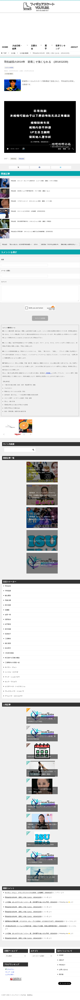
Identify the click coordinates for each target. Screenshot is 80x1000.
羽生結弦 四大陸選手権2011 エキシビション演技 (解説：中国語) (31, 221)
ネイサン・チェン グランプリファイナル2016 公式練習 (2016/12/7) (28, 892)
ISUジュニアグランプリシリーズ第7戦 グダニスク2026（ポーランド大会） (42, 563)
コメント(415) (9, 67)
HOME (5, 47)
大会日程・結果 (17, 47)
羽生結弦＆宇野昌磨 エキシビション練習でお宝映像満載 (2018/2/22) (32, 231)
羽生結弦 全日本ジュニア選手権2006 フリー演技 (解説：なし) (30, 191)
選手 (46, 47)
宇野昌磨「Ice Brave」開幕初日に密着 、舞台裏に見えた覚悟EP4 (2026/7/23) (42, 518)
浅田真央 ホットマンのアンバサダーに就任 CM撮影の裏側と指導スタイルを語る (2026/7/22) (42, 495)
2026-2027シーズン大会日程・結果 (39, 756)
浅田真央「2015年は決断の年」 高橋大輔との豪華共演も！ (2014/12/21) (60, 244)
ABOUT (74, 47)
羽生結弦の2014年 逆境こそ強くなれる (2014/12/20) (23, 897)
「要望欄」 (48, 373)
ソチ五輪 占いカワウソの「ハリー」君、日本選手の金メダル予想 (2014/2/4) (31, 902)
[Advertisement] (40, 27)
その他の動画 (9, 73)
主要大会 (34, 47)
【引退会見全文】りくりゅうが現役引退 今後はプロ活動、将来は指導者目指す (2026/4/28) (36, 926)
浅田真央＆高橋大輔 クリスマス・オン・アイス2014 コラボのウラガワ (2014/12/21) (34, 921)
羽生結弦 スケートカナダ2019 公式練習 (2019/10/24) (28, 211)
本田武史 (13, 158)
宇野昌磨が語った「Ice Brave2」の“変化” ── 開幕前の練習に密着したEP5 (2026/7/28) (42, 472)
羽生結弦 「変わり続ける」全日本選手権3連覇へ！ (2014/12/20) (21, 244)
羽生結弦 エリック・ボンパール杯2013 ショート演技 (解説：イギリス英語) (34, 181)
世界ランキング (61, 47)
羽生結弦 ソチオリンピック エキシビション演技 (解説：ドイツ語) (31, 201)
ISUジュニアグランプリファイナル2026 (42, 541)
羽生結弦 (21, 158)
